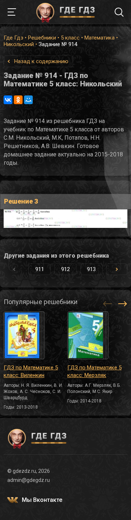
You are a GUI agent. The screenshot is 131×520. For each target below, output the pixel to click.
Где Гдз (13, 37)
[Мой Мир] (28, 99)
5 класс (70, 37)
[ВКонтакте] (8, 99)
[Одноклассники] (18, 99)
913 (91, 269)
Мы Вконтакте (42, 499)
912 (65, 269)
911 (39, 269)
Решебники (42, 37)
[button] (116, 269)
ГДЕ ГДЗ (65, 12)
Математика (99, 37)
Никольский (19, 44)
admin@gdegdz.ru (28, 480)
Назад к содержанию (41, 61)
